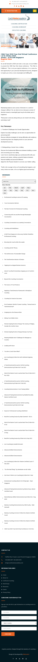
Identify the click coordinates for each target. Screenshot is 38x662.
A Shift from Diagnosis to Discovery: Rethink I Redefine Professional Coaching (18, 235)
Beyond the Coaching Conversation (13, 279)
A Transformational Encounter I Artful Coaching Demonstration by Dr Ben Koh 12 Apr (16, 404)
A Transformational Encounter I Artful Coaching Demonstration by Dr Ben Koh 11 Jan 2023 (16, 366)
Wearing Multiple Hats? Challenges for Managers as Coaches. (17, 339)
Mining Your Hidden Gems (11, 318)
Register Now (6, 59)
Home (4, 575)
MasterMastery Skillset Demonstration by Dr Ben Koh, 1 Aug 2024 (20, 498)
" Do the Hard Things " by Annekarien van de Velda (17, 469)
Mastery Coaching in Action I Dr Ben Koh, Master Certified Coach (19, 514)
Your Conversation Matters (11, 203)
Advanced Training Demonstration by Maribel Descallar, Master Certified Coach (18, 396)
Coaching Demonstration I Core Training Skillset (16, 389)
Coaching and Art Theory (10, 248)
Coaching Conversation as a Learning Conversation (17, 222)
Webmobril (26, 654)
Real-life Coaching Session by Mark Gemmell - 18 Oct (18, 417)
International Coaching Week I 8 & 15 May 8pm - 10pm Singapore (18, 482)
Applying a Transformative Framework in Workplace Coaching (18, 292)
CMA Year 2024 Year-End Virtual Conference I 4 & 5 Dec (19, 529)
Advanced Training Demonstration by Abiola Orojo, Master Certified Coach (19, 490)
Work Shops (6, 584)
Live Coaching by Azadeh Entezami (13, 444)
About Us (5, 578)
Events (5, 589)
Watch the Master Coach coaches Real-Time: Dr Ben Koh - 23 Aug (19, 431)
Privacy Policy (6, 592)
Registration (12, 11)
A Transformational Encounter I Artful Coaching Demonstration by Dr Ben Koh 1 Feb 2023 (16, 382)
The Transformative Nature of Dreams (14, 259)
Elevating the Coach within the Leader (14, 242)
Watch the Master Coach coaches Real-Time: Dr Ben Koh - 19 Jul (19, 424)
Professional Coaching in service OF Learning (16, 197)
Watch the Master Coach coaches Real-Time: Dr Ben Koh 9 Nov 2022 (19, 374)
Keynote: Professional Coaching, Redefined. (15, 411)
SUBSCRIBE (8, 634)
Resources (5, 587)
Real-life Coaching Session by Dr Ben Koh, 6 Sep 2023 (18, 438)
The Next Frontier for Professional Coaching (15, 209)
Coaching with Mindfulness (11, 228)
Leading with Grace (9, 346)
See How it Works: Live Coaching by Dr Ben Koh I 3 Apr (18, 475)
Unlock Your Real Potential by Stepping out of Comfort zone (19, 272)
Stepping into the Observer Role (13, 312)
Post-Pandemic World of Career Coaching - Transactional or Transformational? (20, 305)
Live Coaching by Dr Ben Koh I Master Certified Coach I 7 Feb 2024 (19, 463)
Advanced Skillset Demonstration (13, 450)
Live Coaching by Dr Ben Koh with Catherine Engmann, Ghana (18, 358)
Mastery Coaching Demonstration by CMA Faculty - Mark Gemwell (19, 506)
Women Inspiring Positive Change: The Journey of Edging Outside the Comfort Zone (19, 325)
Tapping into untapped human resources (15, 265)
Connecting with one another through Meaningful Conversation (17, 216)
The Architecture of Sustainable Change (14, 254)
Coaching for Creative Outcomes (13, 298)
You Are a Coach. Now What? (12, 351)
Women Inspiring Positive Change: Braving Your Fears (18, 332)
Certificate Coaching (8, 581)
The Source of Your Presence (12, 285)
